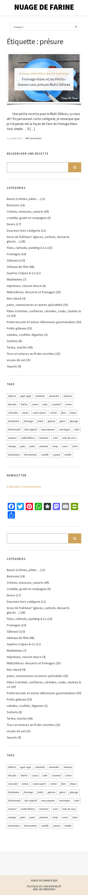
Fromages (24, 73)
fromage (28, 421)
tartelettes (14, 454)
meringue (64, 429)
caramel (56, 404)
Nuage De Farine (44, 7)
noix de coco (69, 437)
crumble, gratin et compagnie (27, 218)
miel (76, 429)
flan (63, 412)
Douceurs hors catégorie (23, 230)
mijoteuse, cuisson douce (24, 286)
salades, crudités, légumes (25, 335)
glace (62, 421)
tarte (75, 446)
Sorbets (12, 341)
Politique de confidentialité (44, 886)
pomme (43, 446)
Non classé (14, 298)
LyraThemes (48, 889)
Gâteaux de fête (18, 267)
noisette (44, 437)
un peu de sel (16, 360)
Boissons (13, 205)
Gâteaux (12, 260)
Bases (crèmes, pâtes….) (24, 199)
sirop (55, 446)
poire (32, 446)
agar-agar (25, 396)
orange (12, 446)
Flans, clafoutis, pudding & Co (27, 248)
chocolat (13, 412)
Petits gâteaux (16, 328)
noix (55, 437)
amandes (54, 396)
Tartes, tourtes (17, 347)
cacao (35, 404)
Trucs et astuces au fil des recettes (31, 354)
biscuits (12, 404)
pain (22, 446)
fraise (73, 412)
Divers (11, 224)
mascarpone (48, 429)
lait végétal (30, 429)
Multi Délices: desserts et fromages (50, 73)
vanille (45, 454)
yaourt (56, 454)
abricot (12, 396)
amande (40, 396)
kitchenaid (14, 429)
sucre (65, 446)
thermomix (30, 454)
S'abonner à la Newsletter (24, 487)
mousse (12, 437)
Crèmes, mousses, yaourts (25, 211)
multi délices (28, 437)
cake (45, 404)
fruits (40, 421)
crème (53, 412)
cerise (68, 404)
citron (25, 412)
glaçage (74, 421)
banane (68, 396)
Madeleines (14, 279)
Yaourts (12, 366)
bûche (24, 404)
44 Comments (33, 138)
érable (68, 454)
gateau (51, 421)
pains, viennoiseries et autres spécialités (35, 305)
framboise (13, 421)
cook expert (39, 412)
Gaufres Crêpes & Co (21, 273)
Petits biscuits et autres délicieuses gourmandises (41, 322)
